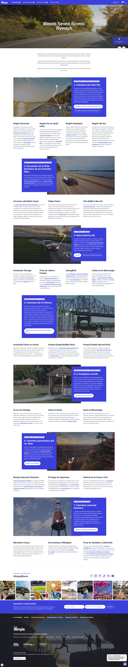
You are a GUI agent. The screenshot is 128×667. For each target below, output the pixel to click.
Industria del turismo (37, 617)
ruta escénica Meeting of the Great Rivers (26, 204)
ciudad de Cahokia (71, 134)
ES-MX (114, 2)
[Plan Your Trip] (47, 2)
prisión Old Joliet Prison (51, 278)
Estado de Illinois (50, 637)
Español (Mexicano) (18, 658)
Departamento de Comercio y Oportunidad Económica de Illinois (28, 637)
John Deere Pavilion (45, 135)
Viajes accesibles (54, 2)
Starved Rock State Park (103, 350)
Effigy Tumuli (55, 355)
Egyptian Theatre (72, 421)
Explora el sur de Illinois (32, 463)
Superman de (63, 484)
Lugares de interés (27, 2)
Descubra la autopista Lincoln (83, 395)
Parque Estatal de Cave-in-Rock (33, 486)
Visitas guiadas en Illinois (55, 617)
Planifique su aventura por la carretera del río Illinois (38, 331)
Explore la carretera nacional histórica (86, 529)
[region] (118, 2)
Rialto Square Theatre (26, 423)
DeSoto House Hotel (29, 138)
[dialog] (2, 665)
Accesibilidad (17, 617)
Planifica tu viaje (41, 2)
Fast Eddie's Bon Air (89, 206)
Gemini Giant (50, 282)
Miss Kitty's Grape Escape (20, 132)
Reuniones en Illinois (86, 617)
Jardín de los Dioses (19, 488)
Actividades (14, 2)
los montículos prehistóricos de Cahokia (97, 552)
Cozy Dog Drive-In (75, 279)
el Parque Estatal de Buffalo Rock (68, 348)
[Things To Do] (19, 2)
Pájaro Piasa (62, 214)
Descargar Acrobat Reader (19, 652)
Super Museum (65, 488)
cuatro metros (75, 484)
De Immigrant (27, 142)
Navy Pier (22, 277)
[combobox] (115, 2)
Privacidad (58, 637)
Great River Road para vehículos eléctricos (87, 110)
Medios (26, 617)
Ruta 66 (77, 255)
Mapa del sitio (66, 637)
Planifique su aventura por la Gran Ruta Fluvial (88, 106)
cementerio (110, 480)
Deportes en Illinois (71, 617)
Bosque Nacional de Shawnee (23, 480)
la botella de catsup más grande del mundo (101, 553)
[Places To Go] (34, 2)
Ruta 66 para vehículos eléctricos (92, 255)
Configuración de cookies (78, 637)
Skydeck (25, 281)
